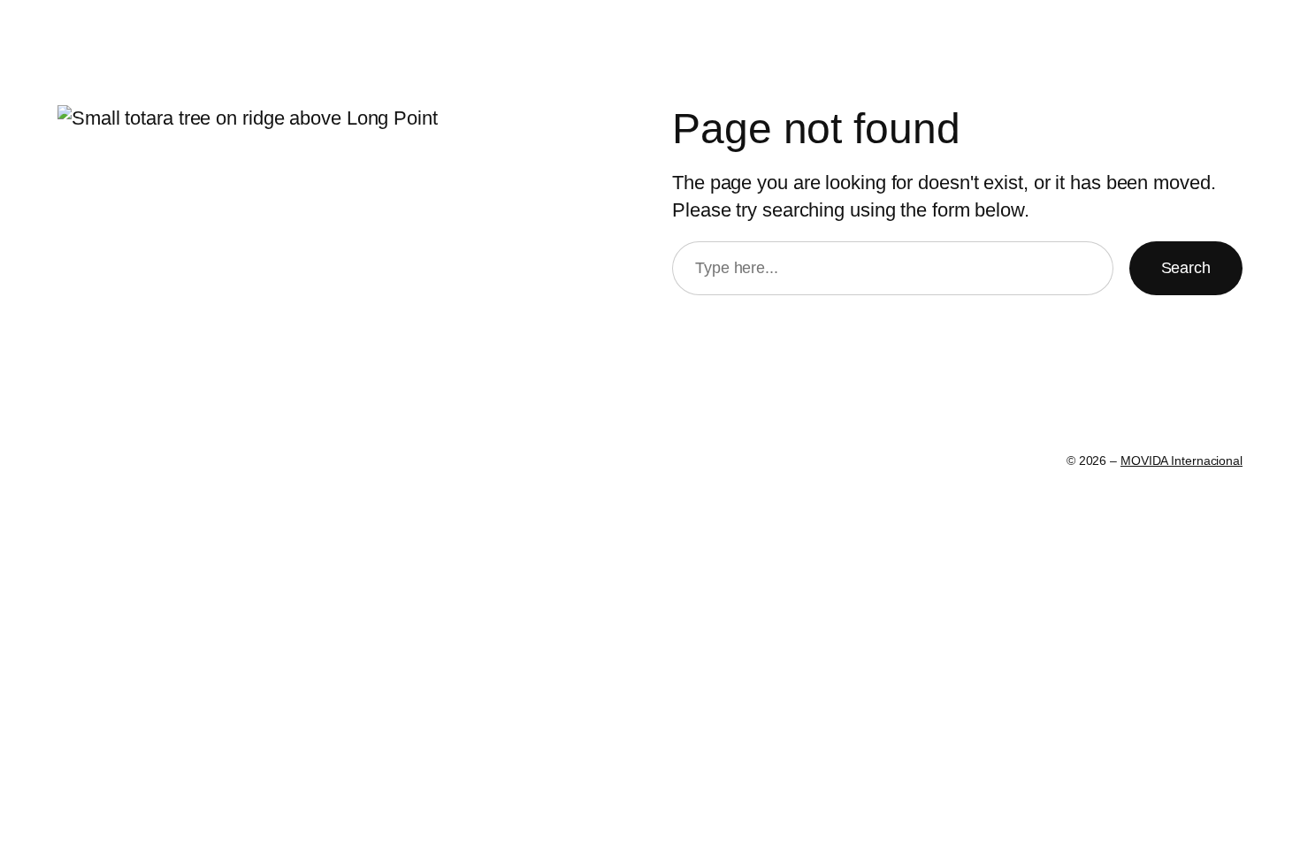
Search (1186, 268)
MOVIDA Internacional (1181, 460)
